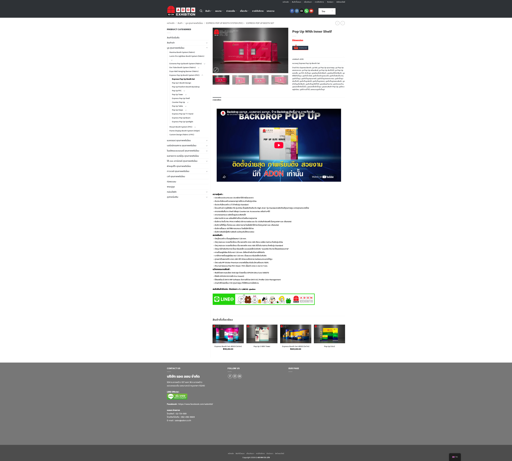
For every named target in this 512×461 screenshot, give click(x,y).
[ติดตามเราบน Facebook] (292, 11)
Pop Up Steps (177, 109)
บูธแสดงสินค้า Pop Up (330, 86)
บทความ (270, 11)
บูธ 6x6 (314, 67)
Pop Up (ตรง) (329, 346)
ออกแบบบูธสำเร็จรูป (318, 89)
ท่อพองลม (171, 181)
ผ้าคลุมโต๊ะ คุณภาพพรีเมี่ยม (179, 166)
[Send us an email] (301, 11)
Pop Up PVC (176, 90)
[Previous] (217, 50)
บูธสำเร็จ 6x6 (307, 75)
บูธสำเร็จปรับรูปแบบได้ (321, 75)
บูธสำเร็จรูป (296, 78)
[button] (216, 69)
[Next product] (337, 23)
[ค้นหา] (201, 11)
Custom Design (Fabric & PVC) (181, 134)
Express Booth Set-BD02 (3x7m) (295, 346)
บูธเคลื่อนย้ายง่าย (326, 84)
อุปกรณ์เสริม (172, 196)
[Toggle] (207, 42)
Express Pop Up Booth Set (260, 23)
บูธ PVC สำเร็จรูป (305, 73)
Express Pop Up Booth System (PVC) (224, 23)
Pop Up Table (177, 106)
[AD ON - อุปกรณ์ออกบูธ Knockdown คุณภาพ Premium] (181, 11)
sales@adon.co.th (183, 420)
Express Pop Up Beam (181, 117)
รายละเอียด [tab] (217, 100)
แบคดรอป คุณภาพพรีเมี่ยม (179, 140)
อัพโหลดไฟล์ (340, 2)
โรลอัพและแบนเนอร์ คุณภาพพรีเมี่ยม (183, 150)
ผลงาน (218, 11)
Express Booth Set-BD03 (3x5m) (228, 346)
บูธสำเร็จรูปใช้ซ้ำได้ (312, 84)
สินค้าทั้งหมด (296, 2)
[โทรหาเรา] (306, 11)
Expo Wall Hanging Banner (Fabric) (184, 71)
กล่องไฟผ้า (172, 191)
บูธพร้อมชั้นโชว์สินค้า (319, 73)
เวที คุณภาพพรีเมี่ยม (176, 176)
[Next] (283, 50)
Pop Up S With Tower (262, 346)
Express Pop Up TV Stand (182, 113)
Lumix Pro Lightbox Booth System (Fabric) (186, 56)
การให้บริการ (319, 2)
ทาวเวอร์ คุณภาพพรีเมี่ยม (178, 171)
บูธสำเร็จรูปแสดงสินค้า (334, 81)
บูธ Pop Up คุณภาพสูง (326, 67)
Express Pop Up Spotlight (182, 121)
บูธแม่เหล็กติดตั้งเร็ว (299, 86)
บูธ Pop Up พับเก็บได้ (326, 70)
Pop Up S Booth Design (181, 82)
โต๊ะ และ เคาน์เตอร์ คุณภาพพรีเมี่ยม (182, 161)
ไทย (323, 11)
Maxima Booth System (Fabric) (182, 52)
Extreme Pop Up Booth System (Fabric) (185, 63)
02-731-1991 (181, 413)
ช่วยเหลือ (230, 11)
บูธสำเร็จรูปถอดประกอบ (325, 78)
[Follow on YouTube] (311, 11)
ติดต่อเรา (330, 2)
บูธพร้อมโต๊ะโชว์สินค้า (334, 73)
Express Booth (305, 67)
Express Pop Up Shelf (181, 98)
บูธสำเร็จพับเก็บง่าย (336, 75)
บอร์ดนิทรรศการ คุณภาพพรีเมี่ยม (181, 145)
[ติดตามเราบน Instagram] (297, 11)
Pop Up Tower (177, 94)
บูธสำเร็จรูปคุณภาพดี (308, 78)
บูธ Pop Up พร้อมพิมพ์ (310, 70)
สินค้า (207, 11)
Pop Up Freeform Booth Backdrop (186, 86)
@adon (252, 289)
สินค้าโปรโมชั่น (173, 37)
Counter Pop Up (178, 102)
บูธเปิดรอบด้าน (338, 84)
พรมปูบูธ (171, 186)
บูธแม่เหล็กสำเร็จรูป (314, 86)
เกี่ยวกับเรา (308, 2)
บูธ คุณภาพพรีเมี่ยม (194, 23)
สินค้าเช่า (171, 42)
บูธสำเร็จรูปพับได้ (306, 81)
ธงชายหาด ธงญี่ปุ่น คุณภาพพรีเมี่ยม (183, 155)
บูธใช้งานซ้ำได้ (305, 89)
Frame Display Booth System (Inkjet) (184, 130)
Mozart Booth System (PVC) (180, 126)
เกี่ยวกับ (243, 11)
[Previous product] (343, 23)
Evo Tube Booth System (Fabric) (182, 67)
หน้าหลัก (286, 2)
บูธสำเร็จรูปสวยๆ (319, 81)
